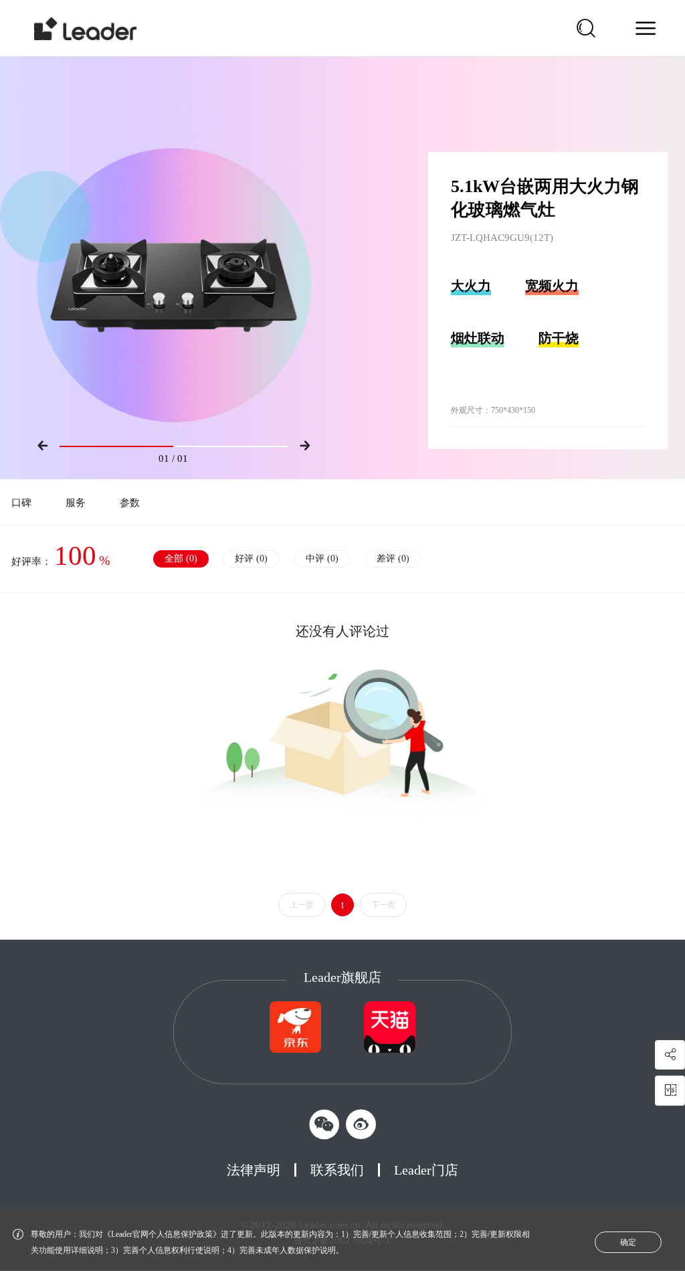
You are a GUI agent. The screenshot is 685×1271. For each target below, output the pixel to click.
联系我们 (337, 1170)
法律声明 (253, 1170)
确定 (628, 1242)
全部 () (181, 559)
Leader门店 (426, 1170)
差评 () (393, 559)
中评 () (322, 559)
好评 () (251, 559)
